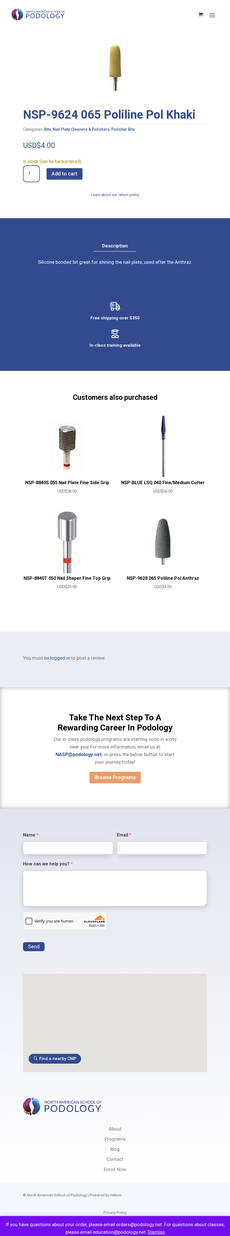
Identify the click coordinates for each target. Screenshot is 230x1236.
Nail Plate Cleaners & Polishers (81, 129)
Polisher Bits (123, 129)
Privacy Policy (115, 1212)
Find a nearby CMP (58, 1058)
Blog (115, 1149)
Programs (115, 1139)
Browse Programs (115, 777)
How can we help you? (48, 864)
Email (124, 835)
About (115, 1129)
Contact (115, 1159)
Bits (47, 129)
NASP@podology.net (79, 754)
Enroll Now (115, 1169)
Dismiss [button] (156, 1232)
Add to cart (64, 174)
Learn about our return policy (115, 194)
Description (115, 246)
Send (34, 946)
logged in (60, 658)
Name (30, 835)
